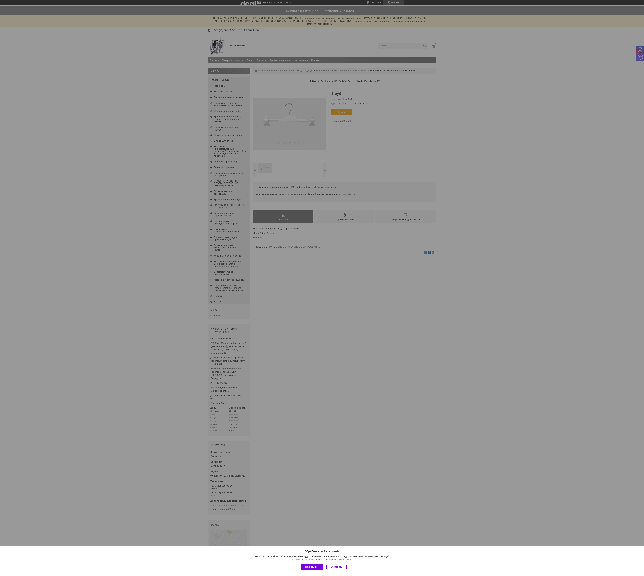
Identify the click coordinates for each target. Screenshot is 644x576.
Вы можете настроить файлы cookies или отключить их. (321, 559)
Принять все (312, 567)
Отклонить (336, 567)
